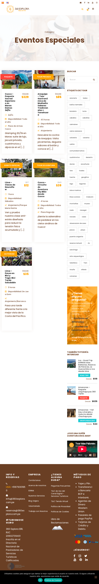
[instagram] (96, 2)
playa (83, 230)
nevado (73, 217)
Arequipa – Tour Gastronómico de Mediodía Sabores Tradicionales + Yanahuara (43, 104)
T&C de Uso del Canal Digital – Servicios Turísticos (59, 493)
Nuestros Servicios (36, 495)
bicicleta (73, 111)
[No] (95, 577)
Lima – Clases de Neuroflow (10, 186)
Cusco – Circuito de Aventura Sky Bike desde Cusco (43, 189)
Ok (40, 580)
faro (71, 171)
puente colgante (76, 236)
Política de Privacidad (60, 506)
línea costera (75, 197)
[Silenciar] (90, 455)
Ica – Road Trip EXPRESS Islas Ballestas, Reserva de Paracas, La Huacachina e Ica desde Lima (87, 366)
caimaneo (74, 124)
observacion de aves (78, 223)
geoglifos (85, 177)
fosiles (81, 171)
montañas (74, 203)
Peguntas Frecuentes (60, 486)
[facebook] (84, 2)
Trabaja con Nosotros (38, 511)
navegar (83, 210)
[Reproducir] (70, 455)
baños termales (76, 105)
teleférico (73, 263)
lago (71, 184)
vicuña (72, 269)
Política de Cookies (53, 580)
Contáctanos (34, 480)
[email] (80, 2)
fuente (72, 177)
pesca (72, 230)
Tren (85, 263)
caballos (73, 118)
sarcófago (74, 250)
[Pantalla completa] (94, 455)
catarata (73, 138)
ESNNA (31, 490)
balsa (85, 98)
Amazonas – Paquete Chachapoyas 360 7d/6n (87, 390)
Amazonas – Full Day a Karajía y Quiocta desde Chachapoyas (86, 413)
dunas (72, 164)
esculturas (85, 164)
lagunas (82, 184)
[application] (82, 449)
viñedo (83, 269)
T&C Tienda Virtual (59, 501)
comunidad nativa (77, 151)
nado (72, 210)
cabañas (85, 118)
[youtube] (92, 2)
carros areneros (76, 131)
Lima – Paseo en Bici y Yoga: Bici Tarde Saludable (10, 277)
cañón (72, 144)
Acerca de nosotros (37, 485)
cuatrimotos (75, 157)
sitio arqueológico (77, 256)
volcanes (73, 276)
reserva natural (76, 243)
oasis (84, 217)
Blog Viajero (33, 501)
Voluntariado (34, 506)
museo (87, 203)
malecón (89, 197)
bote (84, 111)
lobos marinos (75, 190)
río (89, 243)
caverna (86, 138)
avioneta (73, 98)
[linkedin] (88, 2)
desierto (89, 157)
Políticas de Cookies (60, 511)
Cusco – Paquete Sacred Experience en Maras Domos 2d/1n (10, 102)
